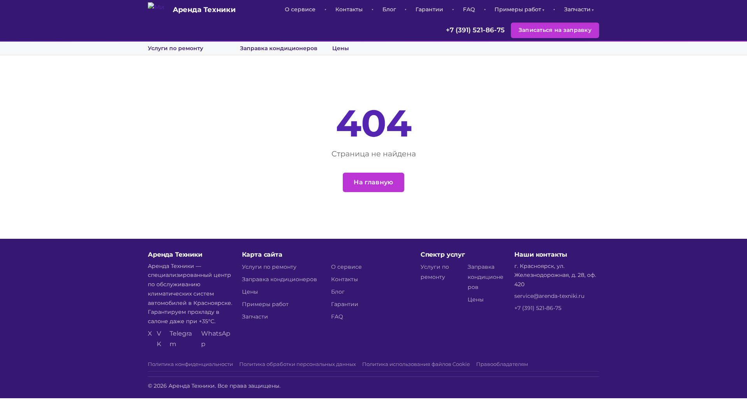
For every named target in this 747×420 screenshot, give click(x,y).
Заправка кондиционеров (278, 48)
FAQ (469, 9)
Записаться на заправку (555, 29)
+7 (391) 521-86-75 (475, 30)
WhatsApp (215, 338)
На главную (373, 182)
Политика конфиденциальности (190, 364)
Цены (340, 48)
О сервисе (300, 9)
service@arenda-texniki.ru (549, 295)
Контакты (349, 9)
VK (159, 338)
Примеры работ (517, 9)
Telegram (181, 338)
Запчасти (577, 9)
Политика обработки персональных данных (297, 364)
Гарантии (429, 9)
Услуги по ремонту (175, 48)
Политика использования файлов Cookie (416, 364)
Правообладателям (502, 364)
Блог (389, 9)
